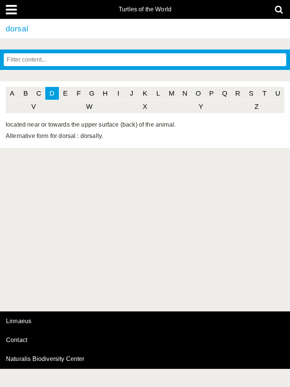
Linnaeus (18, 321)
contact (16, 340)
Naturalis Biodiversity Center (45, 359)
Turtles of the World (145, 9)
